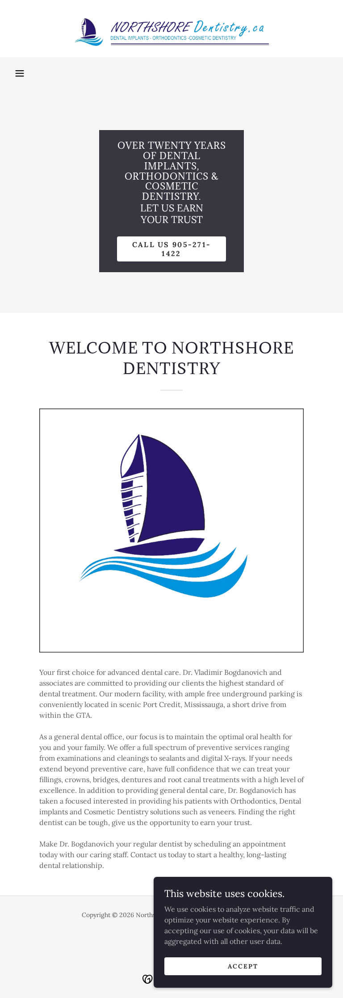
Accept (243, 966)
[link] (171, 28)
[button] (20, 73)
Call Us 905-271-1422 (171, 249)
